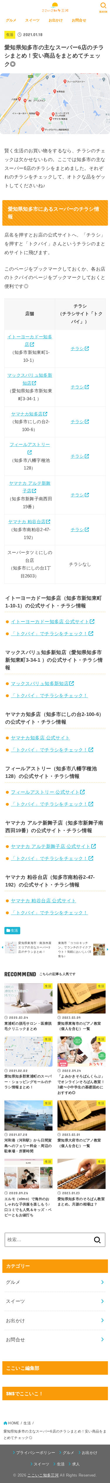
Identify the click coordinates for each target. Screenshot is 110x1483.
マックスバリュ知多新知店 (40, 683)
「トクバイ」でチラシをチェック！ (49, 633)
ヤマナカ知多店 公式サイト (40, 737)
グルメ (11, 20)
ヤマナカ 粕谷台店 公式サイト (43, 900)
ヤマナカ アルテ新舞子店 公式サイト (50, 846)
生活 (9, 35)
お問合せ (79, 20)
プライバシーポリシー (35, 1452)
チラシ (77, 348)
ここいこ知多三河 (43, 1475)
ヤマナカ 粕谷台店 (26, 521)
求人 (76, 1464)
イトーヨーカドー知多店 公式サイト (50, 621)
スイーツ (32, 20)
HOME (13, 1423)
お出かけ (56, 20)
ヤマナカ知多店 (27, 414)
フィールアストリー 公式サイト (45, 792)
